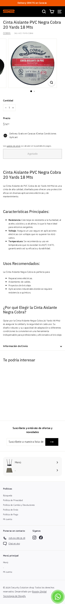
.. (3, 567)
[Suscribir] (51, 442)
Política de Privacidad (13, 500)
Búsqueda (7, 495)
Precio (6, 118)
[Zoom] (51, 82)
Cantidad (8, 101)
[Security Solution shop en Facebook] (41, 537)
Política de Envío (10, 510)
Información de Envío (15, 346)
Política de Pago (10, 514)
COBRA (7, 33)
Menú (5, 562)
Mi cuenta (7, 519)
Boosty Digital (39, 592)
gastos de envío (13, 146)
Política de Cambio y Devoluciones (19, 505)
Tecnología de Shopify (14, 596)
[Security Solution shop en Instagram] (34, 537)
